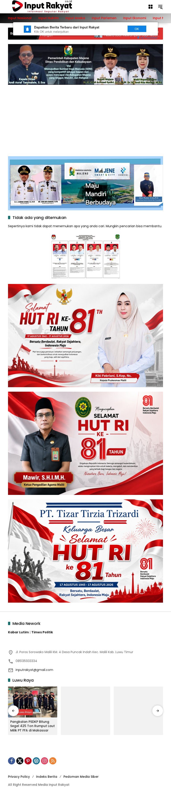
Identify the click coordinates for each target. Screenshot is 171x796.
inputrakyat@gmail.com (34, 670)
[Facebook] (11, 760)
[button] (160, 6)
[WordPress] (36, 760)
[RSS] (52, 760)
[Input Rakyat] (49, 6)
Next (115, 29)
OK (137, 29)
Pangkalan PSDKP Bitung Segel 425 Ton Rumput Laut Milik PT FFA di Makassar (32, 726)
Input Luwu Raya (21, 712)
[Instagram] (44, 760)
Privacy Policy (19, 776)
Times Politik (42, 632)
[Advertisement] (85, 118)
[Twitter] (19, 760)
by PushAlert (149, 37)
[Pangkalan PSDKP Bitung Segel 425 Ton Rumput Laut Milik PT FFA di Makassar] (32, 702)
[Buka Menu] (150, 6)
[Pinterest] (28, 760)
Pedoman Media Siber (81, 776)
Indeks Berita (46, 776)
